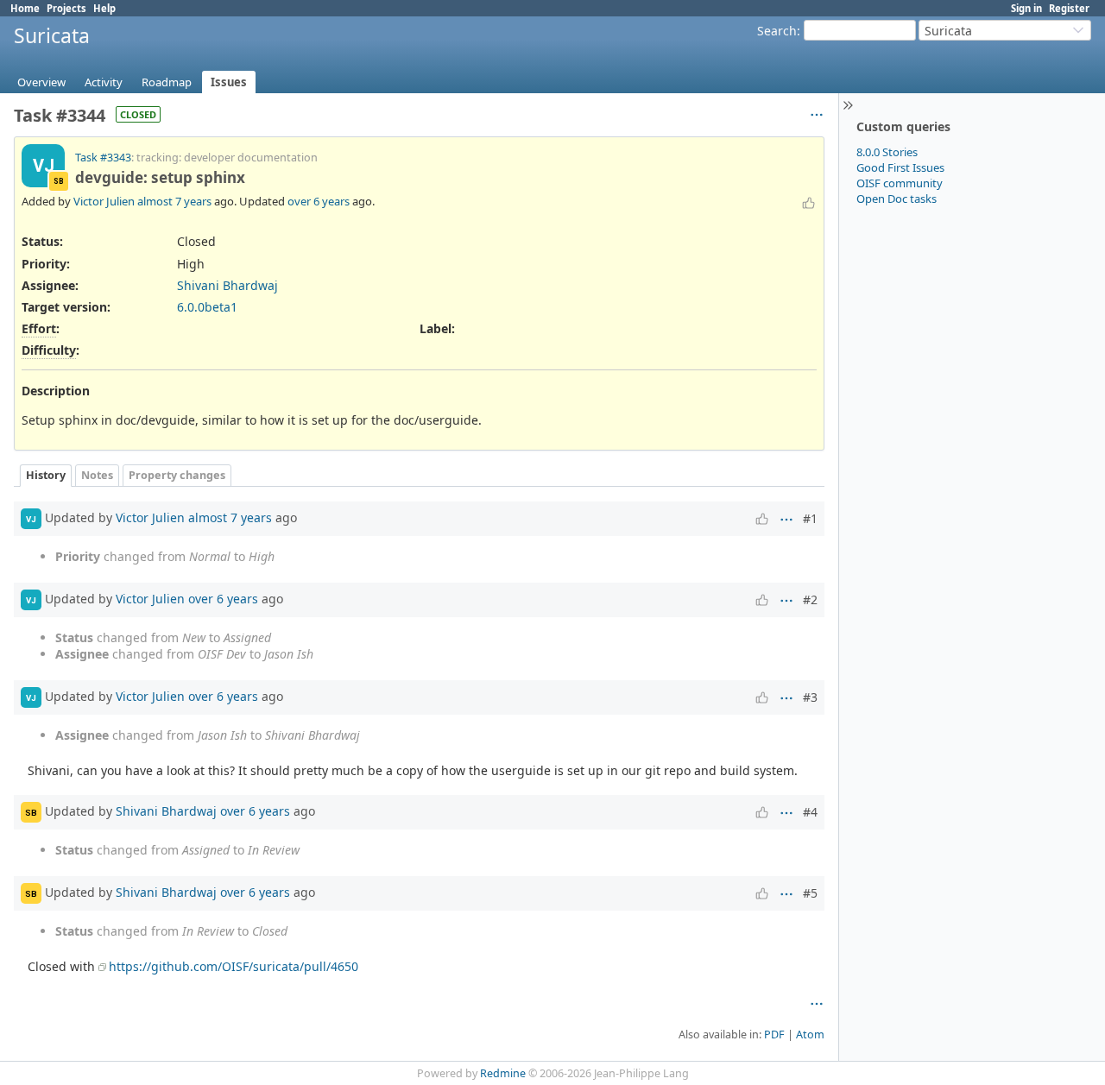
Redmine (503, 1073)
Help (104, 8)
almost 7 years (174, 201)
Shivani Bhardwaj (227, 285)
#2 (810, 599)
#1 (810, 518)
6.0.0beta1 (207, 307)
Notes (97, 475)
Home (25, 8)
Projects (66, 8)
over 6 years (318, 201)
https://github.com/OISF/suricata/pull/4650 (233, 966)
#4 (810, 812)
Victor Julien (104, 201)
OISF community (899, 183)
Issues (229, 82)
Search (777, 30)
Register (1069, 8)
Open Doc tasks (896, 198)
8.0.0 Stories (887, 152)
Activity (104, 82)
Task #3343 (103, 157)
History (46, 475)
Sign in (1026, 8)
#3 (810, 697)
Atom (810, 1034)
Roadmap (167, 82)
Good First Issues (900, 167)
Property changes (177, 475)
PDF (774, 1034)
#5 (810, 893)
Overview (41, 82)
